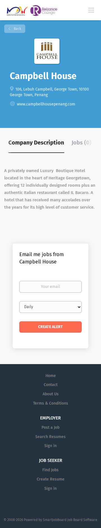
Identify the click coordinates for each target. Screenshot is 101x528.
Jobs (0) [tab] (81, 142)
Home (50, 375)
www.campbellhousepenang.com (46, 104)
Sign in (50, 445)
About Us (51, 394)
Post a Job (50, 427)
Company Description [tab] (36, 142)
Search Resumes (50, 436)
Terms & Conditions (50, 403)
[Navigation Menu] (91, 10)
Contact (51, 384)
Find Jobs (50, 470)
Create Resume (51, 479)
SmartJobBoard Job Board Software (70, 520)
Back (17, 29)
